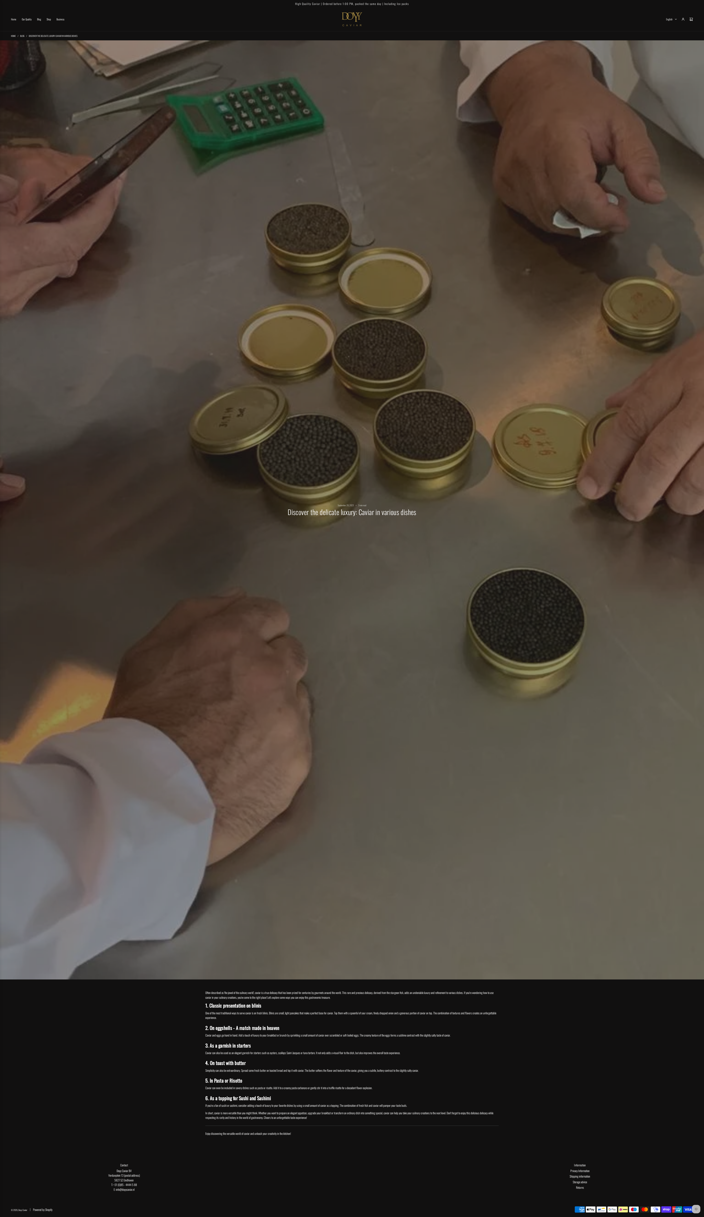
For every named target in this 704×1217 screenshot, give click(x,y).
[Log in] (683, 19)
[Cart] (691, 19)
